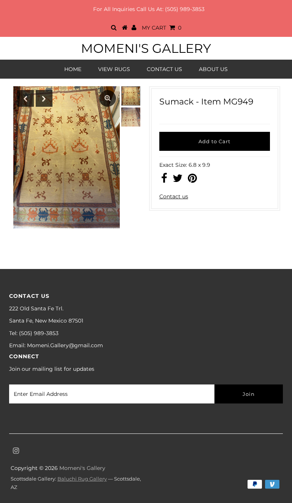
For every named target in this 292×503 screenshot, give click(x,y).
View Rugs (114, 69)
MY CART (161, 27)
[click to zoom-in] (107, 98)
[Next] (44, 98)
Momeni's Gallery (146, 48)
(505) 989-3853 (185, 9)
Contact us (173, 196)
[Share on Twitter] (177, 180)
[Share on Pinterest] (192, 180)
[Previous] (25, 98)
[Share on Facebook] (164, 180)
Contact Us (164, 69)
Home (72, 69)
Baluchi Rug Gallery (82, 479)
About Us (213, 69)
